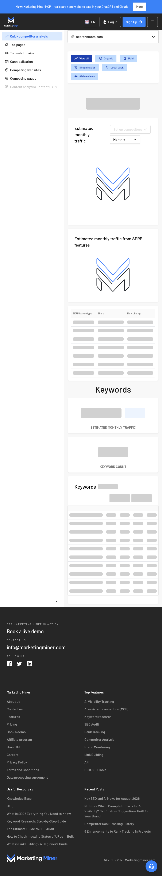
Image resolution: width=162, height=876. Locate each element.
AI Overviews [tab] (87, 76)
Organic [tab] (108, 58)
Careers (13, 755)
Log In (112, 22)
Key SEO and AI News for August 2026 (112, 798)
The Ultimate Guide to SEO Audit (30, 829)
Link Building (94, 755)
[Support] (151, 866)
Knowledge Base (19, 798)
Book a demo (16, 732)
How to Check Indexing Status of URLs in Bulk (40, 836)
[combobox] (90, 22)
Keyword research (98, 717)
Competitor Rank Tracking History (109, 824)
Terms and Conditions (23, 770)
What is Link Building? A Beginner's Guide (37, 844)
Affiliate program (19, 739)
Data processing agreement (27, 777)
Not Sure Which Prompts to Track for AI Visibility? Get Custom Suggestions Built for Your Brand (116, 811)
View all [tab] (84, 58)
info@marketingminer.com (36, 647)
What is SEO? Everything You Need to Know (39, 814)
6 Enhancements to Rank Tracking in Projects (117, 831)
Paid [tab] (131, 58)
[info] (58, 36)
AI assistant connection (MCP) (106, 709)
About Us (13, 701)
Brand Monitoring (97, 747)
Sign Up (131, 22)
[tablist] (113, 67)
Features (13, 717)
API (86, 762)
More (139, 6)
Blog (10, 806)
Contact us (15, 709)
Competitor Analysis (99, 739)
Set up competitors (127, 129)
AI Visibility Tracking (99, 701)
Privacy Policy (17, 762)
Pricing (12, 724)
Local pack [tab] (117, 67)
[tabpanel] (113, 351)
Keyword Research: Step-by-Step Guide (36, 821)
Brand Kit (13, 747)
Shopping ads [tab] (87, 67)
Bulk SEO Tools (95, 770)
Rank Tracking (94, 732)
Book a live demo (25, 631)
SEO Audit (91, 724)
